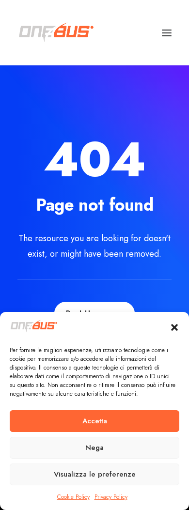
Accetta (94, 421)
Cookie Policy (73, 497)
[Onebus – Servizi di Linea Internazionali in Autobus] (56, 32)
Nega (94, 447)
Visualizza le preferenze (95, 474)
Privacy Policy (110, 497)
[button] (174, 327)
